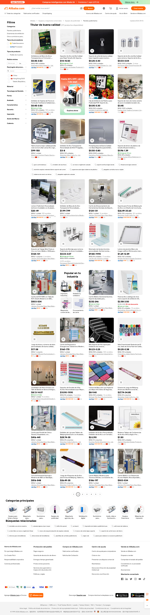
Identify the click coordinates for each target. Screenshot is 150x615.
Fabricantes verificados (71, 551)
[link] (147, 594)
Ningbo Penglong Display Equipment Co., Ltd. (130, 258)
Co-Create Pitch (10, 555)
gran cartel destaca (40, 165)
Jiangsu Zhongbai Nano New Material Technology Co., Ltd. (101, 215)
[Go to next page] (100, 494)
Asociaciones (125, 570)
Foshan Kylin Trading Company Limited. (130, 110)
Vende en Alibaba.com (128, 551)
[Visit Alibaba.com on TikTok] (144, 579)
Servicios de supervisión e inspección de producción (42, 569)
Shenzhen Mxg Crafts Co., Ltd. (70, 155)
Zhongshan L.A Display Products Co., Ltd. (72, 67)
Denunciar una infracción (100, 574)
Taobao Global (84, 605)
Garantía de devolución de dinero (44, 555)
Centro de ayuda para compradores (104, 551)
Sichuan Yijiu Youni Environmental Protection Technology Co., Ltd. (101, 397)
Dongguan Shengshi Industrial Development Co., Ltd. (72, 263)
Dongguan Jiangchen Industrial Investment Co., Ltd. (101, 354)
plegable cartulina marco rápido (114, 169)
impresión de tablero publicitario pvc (96, 526)
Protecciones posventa (41, 564)
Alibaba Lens (14, 595)
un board (75, 526)
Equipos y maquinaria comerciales (50, 21)
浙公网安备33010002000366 (111, 612)
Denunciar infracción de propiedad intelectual (104, 569)
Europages (107, 605)
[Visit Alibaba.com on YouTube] (139, 579)
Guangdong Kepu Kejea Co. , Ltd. (42, 65)
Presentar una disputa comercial (103, 559)
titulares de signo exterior (129, 165)
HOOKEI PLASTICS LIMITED (98, 110)
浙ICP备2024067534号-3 (131, 612)
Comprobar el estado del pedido (132, 559)
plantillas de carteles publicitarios (66, 536)
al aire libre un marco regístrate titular (21, 531)
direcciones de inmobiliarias (40, 536)
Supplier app (81, 595)
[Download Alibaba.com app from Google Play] (138, 595)
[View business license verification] (95, 612)
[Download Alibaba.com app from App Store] (122, 595)
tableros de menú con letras (42, 174)
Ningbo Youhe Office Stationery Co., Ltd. (130, 157)
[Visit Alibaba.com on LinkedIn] (126, 579)
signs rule (86, 536)
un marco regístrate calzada (81, 165)
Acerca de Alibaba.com (12, 546)
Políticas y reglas (39, 574)
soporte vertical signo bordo (105, 165)
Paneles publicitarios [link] (90, 21)
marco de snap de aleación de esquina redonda (54, 531)
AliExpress (43, 605)
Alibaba (32, 21)
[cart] (111, 9)
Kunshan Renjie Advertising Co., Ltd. (101, 442)
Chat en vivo (96, 555)
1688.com (52, 605)
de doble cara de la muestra (18, 526)
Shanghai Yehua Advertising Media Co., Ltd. (72, 215)
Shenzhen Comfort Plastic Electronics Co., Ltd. (43, 155)
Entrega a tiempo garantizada (43, 559)
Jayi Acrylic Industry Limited (98, 258)
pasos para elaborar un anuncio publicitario (108, 536)
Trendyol (98, 605)
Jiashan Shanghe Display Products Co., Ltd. (130, 442)
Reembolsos (96, 564)
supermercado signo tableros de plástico (84, 169)
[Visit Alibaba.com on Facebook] (122, 579)
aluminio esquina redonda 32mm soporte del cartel (50, 169)
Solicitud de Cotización (70, 555)
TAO (92, 605)
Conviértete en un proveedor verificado (131, 565)
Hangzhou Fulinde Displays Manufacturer (101, 155)
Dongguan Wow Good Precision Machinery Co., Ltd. (130, 65)
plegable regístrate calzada (66, 174)
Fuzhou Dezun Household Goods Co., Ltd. (43, 399)
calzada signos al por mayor (41, 526)
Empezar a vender (127, 555)
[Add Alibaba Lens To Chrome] (36, 595)
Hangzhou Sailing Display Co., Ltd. (100, 65)
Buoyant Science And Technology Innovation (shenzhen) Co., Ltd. (43, 215)
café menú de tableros (121, 526)
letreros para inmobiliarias (17, 536)
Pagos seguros (38, 551)
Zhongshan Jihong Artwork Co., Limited (130, 310)
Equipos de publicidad (72, 21)
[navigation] (17, 257)
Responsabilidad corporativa (14, 559)
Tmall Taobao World (64, 605)
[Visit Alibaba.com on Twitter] (131, 579)
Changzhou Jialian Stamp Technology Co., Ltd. (130, 354)
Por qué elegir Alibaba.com (13, 551)
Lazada (75, 605)
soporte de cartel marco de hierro (111, 531)
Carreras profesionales (12, 564)
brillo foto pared (62, 526)
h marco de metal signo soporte (85, 531)
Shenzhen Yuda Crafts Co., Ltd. (128, 215)
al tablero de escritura (59, 165)
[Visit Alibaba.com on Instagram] (135, 579)
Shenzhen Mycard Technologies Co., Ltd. (43, 354)
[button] (81, 8)
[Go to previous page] (74, 494)
